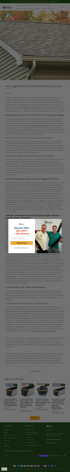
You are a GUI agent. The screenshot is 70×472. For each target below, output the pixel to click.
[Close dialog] (60, 219)
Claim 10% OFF (22, 243)
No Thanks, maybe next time (22, 247)
